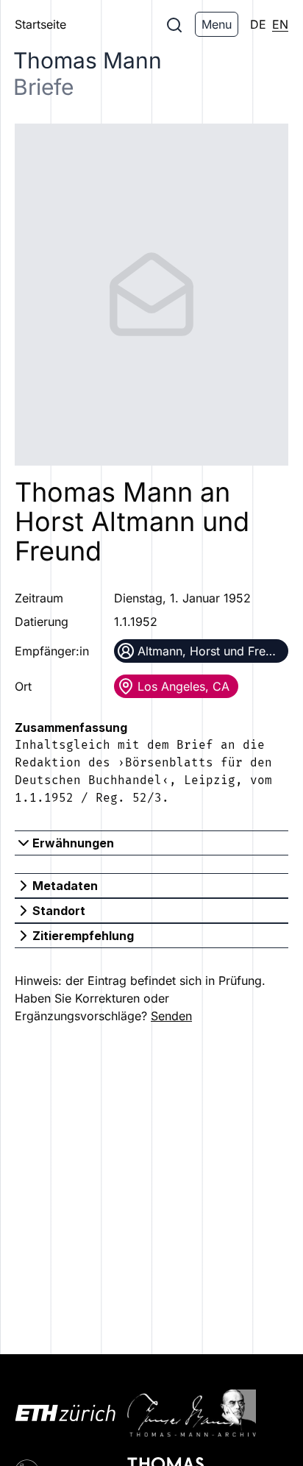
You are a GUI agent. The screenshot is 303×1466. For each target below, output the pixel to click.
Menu (217, 24)
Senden (171, 1015)
